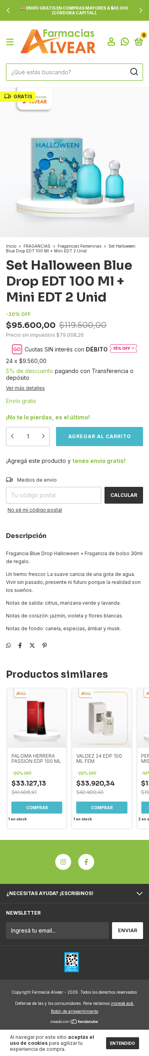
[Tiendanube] (74, 1022)
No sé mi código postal (35, 510)
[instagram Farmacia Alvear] (63, 862)
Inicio (11, 246)
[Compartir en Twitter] (32, 645)
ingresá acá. (122, 1003)
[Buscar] (133, 72)
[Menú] (11, 42)
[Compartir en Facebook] (20, 645)
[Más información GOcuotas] (123, 349)
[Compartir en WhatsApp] (8, 645)
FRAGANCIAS (36, 246)
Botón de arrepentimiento (74, 1011)
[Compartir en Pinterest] (45, 645)
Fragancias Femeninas (79, 246)
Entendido (122, 1043)
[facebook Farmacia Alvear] (86, 862)
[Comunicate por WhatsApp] (125, 43)
